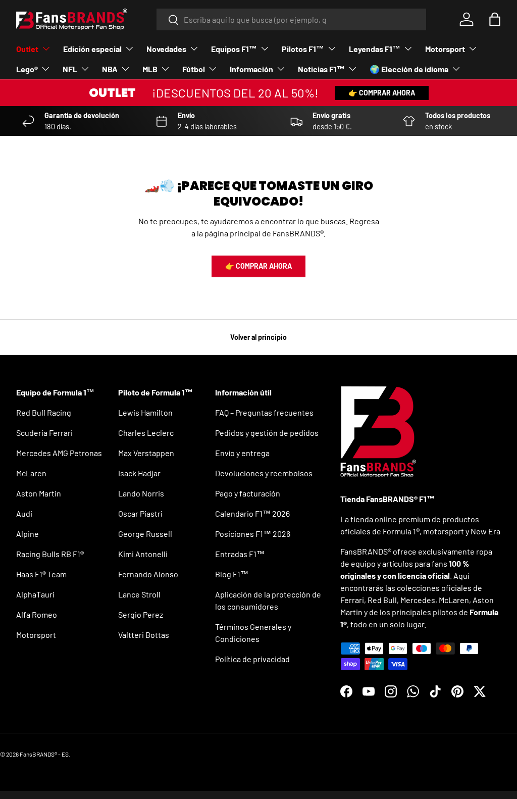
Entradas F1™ (240, 554)
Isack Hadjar (139, 473)
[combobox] (292, 19)
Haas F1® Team (41, 574)
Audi (24, 513)
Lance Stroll (139, 594)
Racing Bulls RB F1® (50, 554)
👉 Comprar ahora (381, 92)
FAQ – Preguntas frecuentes (264, 412)
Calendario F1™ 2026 (252, 513)
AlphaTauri (35, 594)
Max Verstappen (146, 453)
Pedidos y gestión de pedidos (267, 432)
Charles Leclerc (146, 432)
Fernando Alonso (148, 574)
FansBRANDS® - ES (44, 754)
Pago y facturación (247, 493)
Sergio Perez (140, 614)
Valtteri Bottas (143, 634)
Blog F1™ (231, 574)
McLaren (31, 473)
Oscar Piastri (140, 513)
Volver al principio (258, 337)
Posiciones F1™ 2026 (252, 533)
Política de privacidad (252, 659)
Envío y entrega (242, 453)
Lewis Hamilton (145, 412)
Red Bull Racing (43, 412)
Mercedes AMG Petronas (59, 453)
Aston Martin (38, 493)
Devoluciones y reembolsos (264, 473)
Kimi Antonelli (143, 554)
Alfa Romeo (36, 614)
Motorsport (36, 634)
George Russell (145, 533)
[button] (495, 19)
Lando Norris (141, 493)
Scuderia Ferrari (44, 432)
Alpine (27, 533)
